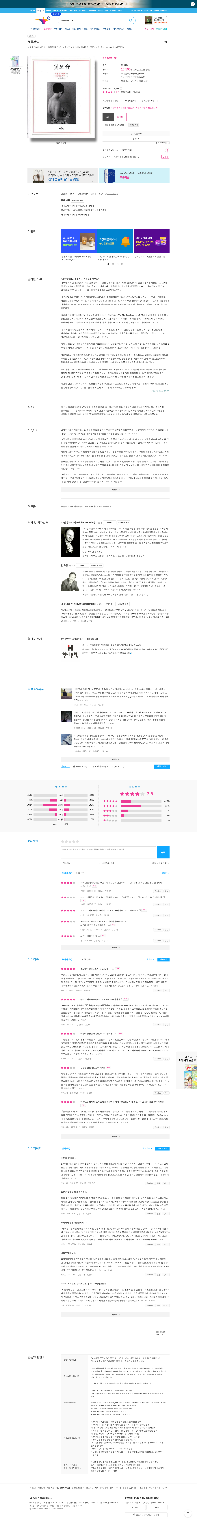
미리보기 (62, 143)
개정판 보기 (134, 125)
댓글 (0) (109, 728)
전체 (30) (86, 959)
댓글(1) (88, 1059)
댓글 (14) (104, 751)
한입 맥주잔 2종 (110, 58)
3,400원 (136, 139)
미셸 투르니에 (33, 47)
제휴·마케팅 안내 (101, 1488)
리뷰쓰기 (163, 959)
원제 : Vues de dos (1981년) (112, 47)
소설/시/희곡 (76, 210)
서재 (152, 29)
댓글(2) (87, 1025)
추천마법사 (58, 29)
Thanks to (158, 891)
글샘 (62, 990)
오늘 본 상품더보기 (161, 1333)
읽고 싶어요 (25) (80, 766)
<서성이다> (95, 645)
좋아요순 (146, 1148)
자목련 (63, 1244)
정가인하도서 (95, 29)
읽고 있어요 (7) (99, 766)
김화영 (51, 47)
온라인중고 (83, 11)
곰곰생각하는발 (80, 728)
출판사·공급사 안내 (130, 1488)
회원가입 (140, 10)
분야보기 (36, 29)
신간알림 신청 (77, 200)
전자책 (48, 11)
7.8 (118, 92)
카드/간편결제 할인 (110, 101)
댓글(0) (87, 990)
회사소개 (32, 1488)
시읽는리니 (65, 1127)
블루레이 (113, 11)
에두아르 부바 (68, 47)
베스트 (67, 29)
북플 (146, 29)
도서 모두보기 (77, 639)
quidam (63, 1059)
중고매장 (92, 11)
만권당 (55, 11)
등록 (163, 852)
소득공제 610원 (148, 101)
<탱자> (93, 594)
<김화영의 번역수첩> (118, 594)
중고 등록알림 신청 (110, 150)
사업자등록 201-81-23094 (53, 1503)
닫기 (193, 4)
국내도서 (40, 11)
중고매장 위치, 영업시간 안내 (147, 1515)
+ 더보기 (154, 986)
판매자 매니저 (115, 1488)
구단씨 (83, 891)
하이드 (63, 1275)
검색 (130, 20)
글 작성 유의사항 (159, 863)
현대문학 (84, 47)
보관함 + (120, 117)
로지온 (83, 904)
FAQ (157, 1507)
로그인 (133, 10)
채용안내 (41, 1488)
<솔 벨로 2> (126, 645)
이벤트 (85, 29)
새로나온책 (76, 29)
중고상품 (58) (136, 133)
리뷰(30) (136, 92)
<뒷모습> (94, 556)
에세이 (74, 206)
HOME (32, 10)
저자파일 (109, 523)
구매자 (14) (67, 959)
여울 (62, 1305)
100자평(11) (126, 92)
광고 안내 (143, 1488)
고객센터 (156, 10)
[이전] (35, 97)
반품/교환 (134, 1358)
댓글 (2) (89, 1275)
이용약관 (50, 1488)
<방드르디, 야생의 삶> (115, 556)
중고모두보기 (161, 143)
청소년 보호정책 (78, 1488)
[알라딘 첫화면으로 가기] (43, 20)
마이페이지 (147, 10)
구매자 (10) (67, 873)
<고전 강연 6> (103, 594)
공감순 (150, 959)
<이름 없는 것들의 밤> (110, 645)
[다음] (86, 97)
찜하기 (165, 1183)
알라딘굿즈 (72, 11)
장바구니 (163, 10)
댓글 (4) (89, 1244)
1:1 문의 (135, 1507)
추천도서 (106, 29)
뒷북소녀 (64, 1093)
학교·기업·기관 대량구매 (158, 1488)
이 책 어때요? (162, 766)
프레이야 (77, 751)
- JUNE (134, 434)
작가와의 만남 (118, 29)
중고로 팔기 (127, 150)
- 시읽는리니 (118, 482)
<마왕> (101, 556)
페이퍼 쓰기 (162, 1148)
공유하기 (165, 42)
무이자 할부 (130, 101)
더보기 (108, 482)
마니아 (64, 766)
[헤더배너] (156, 20)
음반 (106, 11)
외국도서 (63, 11)
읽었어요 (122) (118, 766)
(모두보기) (140, 556)
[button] (108, 264)
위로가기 (188, 1514)
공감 (166, 891)
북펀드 (129, 29)
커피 (120, 11)
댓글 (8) (101, 705)
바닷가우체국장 (86, 930)
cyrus (76, 705)
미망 (82, 915)
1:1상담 (125, 1358)
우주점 (100, 11)
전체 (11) (80, 873)
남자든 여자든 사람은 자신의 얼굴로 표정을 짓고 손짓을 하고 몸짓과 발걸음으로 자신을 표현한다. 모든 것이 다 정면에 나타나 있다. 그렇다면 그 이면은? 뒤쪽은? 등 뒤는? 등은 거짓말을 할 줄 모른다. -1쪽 (114, 432)
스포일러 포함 (108, 863)
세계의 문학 (89, 210)
